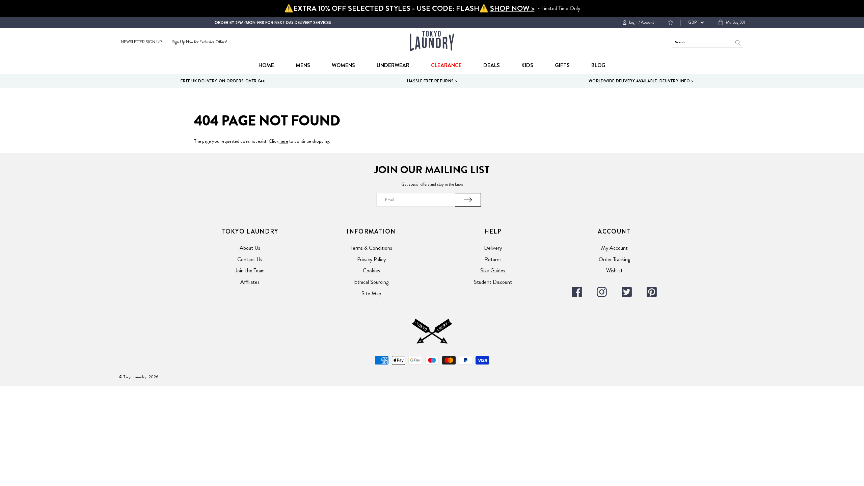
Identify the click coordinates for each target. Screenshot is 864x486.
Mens (303, 65)
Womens (343, 65)
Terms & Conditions (371, 248)
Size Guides (492, 270)
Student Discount (493, 282)
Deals (491, 65)
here (283, 141)
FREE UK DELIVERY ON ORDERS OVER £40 (223, 81)
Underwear (393, 65)
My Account (614, 248)
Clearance (446, 65)
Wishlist (614, 270)
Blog (598, 65)
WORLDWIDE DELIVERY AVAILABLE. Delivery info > (641, 81)
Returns (493, 259)
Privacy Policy (371, 259)
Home (266, 65)
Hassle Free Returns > (432, 81)
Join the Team (250, 270)
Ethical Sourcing (371, 282)
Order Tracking (614, 259)
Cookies (371, 270)
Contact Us (249, 259)
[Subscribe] (468, 200)
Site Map (371, 293)
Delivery (493, 248)
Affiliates (250, 282)
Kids (527, 65)
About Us (250, 248)
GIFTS (562, 65)
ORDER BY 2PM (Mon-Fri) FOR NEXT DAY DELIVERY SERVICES (273, 23)
